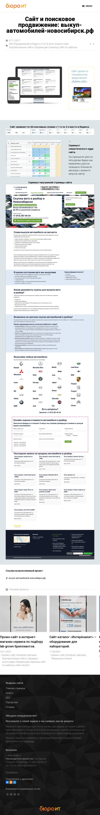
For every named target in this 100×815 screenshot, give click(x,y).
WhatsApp (29, 741)
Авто (51, 43)
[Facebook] (7, 794)
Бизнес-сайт (61, 43)
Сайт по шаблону (68, 47)
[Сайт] (18, 794)
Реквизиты (12, 772)
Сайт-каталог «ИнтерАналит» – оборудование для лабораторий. (72, 641)
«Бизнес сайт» (79, 81)
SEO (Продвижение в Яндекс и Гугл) (28, 43)
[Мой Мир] (14, 782)
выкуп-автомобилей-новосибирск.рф (27, 578)
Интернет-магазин (26, 655)
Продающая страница (46, 47)
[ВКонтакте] (7, 782)
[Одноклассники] (10, 782)
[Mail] (14, 794)
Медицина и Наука (62, 658)
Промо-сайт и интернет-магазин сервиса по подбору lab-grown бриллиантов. (21, 641)
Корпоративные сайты (21, 47)
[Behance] (11, 794)
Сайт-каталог (22, 665)
